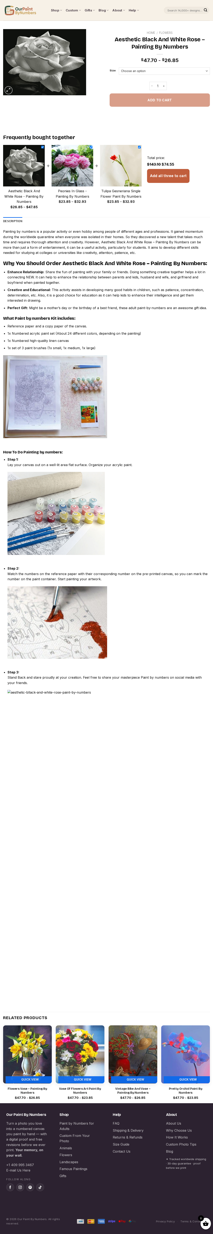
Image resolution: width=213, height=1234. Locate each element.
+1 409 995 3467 (20, 1165)
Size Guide (121, 1144)
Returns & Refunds (127, 1137)
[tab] (12, 221)
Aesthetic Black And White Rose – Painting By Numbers (145, 242)
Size (113, 70)
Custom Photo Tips (181, 1144)
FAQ (116, 1123)
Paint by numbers (32, 318)
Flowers (166, 32)
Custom (72, 10)
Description (12, 221)
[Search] (205, 10)
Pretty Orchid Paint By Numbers (185, 1090)
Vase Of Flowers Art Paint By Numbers (80, 1090)
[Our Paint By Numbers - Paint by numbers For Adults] (24, 10)
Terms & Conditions (193, 1221)
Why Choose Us (179, 1130)
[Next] (210, 1064)
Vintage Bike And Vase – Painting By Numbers (133, 1090)
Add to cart (159, 100)
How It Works (177, 1137)
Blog (102, 10)
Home (151, 32)
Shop (55, 10)
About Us (173, 1123)
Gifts (88, 10)
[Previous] (3, 1064)
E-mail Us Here (18, 1170)
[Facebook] (10, 1187)
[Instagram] (20, 1187)
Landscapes (68, 1162)
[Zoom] (9, 90)
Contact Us (121, 1151)
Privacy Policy (165, 1221)
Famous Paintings (73, 1169)
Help (132, 10)
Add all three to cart (168, 176)
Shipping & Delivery (128, 1130)
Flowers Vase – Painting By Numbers (27, 1090)
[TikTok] (40, 1187)
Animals (65, 1148)
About (117, 10)
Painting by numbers (19, 231)
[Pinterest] (30, 1187)
